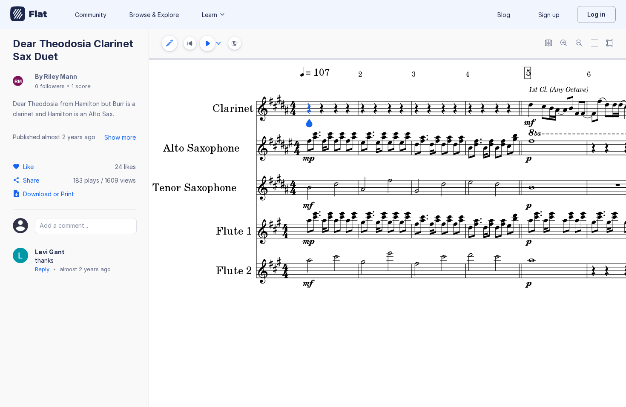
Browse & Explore (154, 14)
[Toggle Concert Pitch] (548, 43)
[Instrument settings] (169, 43)
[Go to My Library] (28, 14)
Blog (503, 14)
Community (90, 14)
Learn (209, 14)
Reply (42, 269)
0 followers (50, 86)
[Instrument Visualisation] (234, 43)
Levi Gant (50, 251)
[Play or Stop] (207, 43)
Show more (120, 137)
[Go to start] (190, 43)
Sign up (549, 14)
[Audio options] (218, 43)
